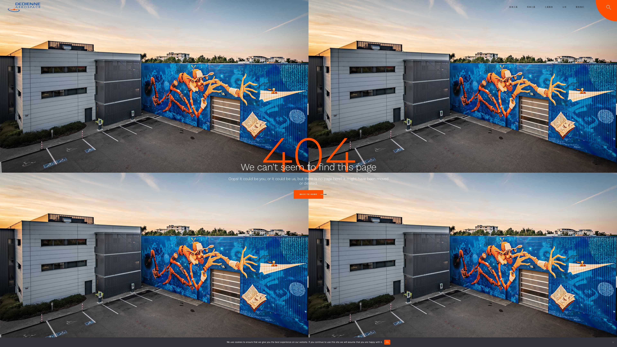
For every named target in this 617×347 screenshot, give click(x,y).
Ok (387, 342)
